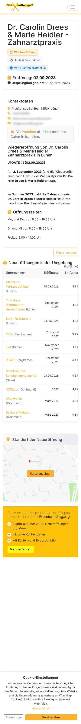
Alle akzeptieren (51, 717)
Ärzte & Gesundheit (27, 60)
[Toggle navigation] (72, 7)
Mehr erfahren (20, 549)
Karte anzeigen (40, 473)
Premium (29, 132)
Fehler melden (66, 252)
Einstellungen (13, 717)
